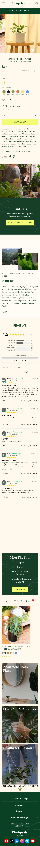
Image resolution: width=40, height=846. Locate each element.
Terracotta (18, 92)
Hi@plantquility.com (20, 823)
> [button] (26, 503)
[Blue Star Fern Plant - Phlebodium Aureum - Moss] (8, 653)
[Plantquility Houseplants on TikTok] (12, 841)
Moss (13, 92)
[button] (34, 401)
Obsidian (8, 92)
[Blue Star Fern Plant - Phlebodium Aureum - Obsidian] (5, 653)
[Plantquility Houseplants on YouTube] (32, 841)
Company (19, 804)
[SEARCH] (29, 3)
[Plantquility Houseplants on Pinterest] (6, 841)
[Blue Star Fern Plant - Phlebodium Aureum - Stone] (3, 653)
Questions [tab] (19, 367)
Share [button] (6, 401)
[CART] (35, 3)
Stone (4, 92)
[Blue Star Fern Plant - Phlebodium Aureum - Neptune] (16, 653)
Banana (23, 92)
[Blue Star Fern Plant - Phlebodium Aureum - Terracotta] (11, 653)
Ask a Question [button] (21, 360)
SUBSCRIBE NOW (22, 12)
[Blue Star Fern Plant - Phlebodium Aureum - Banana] (13, 653)
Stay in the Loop (19, 798)
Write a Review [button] (21, 355)
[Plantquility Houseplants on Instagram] (22, 841)
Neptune (27, 92)
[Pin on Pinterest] (14, 157)
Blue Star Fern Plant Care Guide (20, 222)
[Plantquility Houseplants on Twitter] (27, 841)
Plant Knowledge (19, 817)
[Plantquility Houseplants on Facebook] (17, 841)
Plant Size (5, 78)
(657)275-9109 (20, 826)
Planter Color (7, 87)
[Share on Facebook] (10, 157)
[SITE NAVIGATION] (3, 3)
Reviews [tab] (5, 367)
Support (19, 811)
